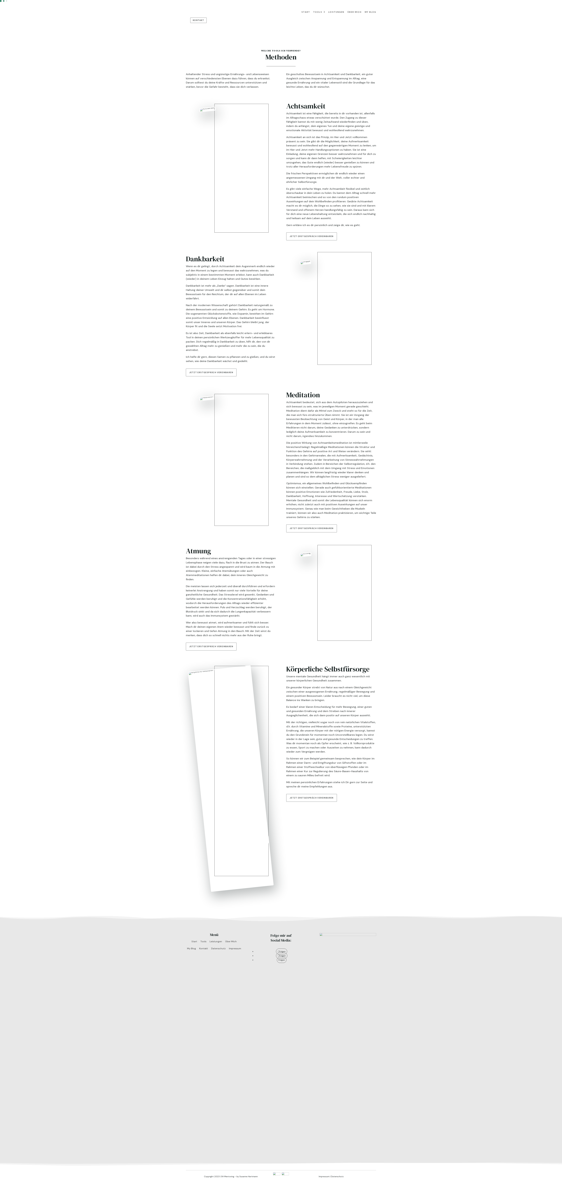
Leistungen (336, 12)
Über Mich (354, 12)
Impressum (235, 948)
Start (305, 12)
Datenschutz (218, 948)
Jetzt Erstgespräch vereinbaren (312, 236)
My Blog (370, 12)
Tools (317, 12)
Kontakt (198, 20)
